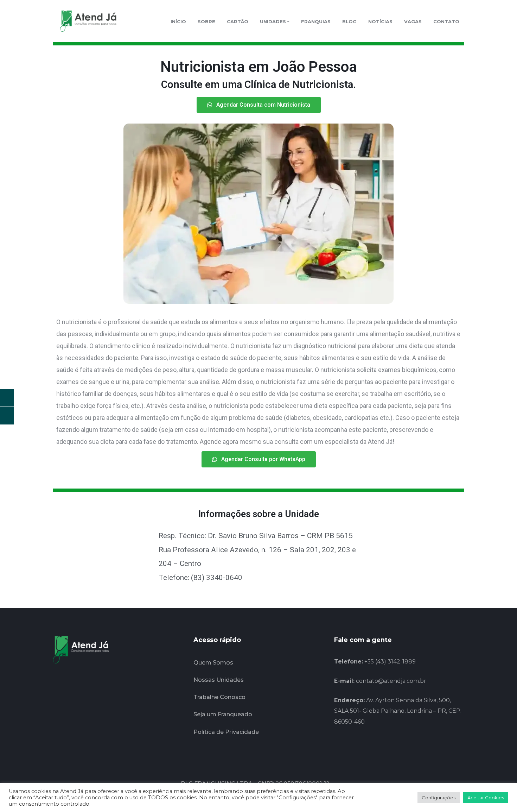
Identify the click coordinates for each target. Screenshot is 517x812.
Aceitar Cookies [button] (485, 797)
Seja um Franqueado (222, 714)
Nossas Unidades (218, 679)
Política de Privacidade (226, 732)
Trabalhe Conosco (219, 697)
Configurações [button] (438, 797)
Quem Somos (213, 662)
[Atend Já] (88, 21)
